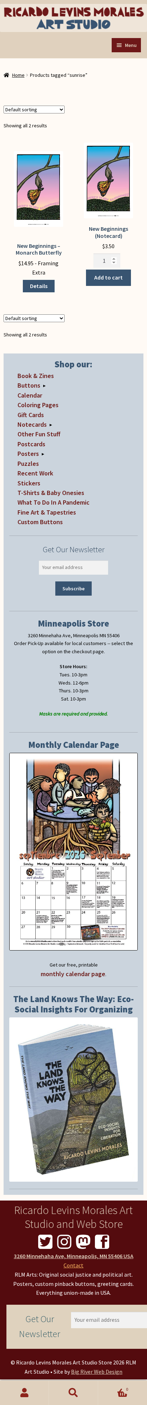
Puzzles (28, 463)
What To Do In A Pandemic (53, 502)
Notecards (32, 424)
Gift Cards (30, 415)
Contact (73, 1265)
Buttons (28, 385)
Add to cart (108, 277)
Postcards (31, 444)
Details (38, 285)
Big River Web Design (96, 1371)
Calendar (29, 395)
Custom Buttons (40, 522)
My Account (24, 1393)
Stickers (28, 483)
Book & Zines (35, 376)
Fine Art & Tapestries (46, 512)
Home (18, 75)
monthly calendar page (73, 974)
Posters (28, 453)
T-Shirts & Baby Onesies (50, 493)
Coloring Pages (38, 405)
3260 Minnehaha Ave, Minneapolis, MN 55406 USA (73, 1256)
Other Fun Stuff (38, 434)
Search (73, 1393)
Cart (113, 1387)
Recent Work (35, 473)
